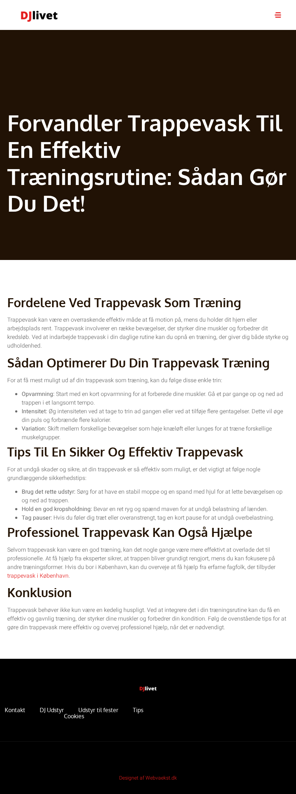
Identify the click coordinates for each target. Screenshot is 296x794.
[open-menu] (278, 15)
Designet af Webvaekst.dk (148, 778)
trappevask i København (38, 576)
